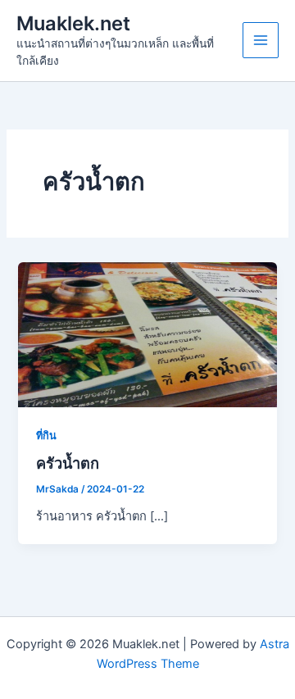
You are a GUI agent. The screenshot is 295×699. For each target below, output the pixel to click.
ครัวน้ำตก (67, 463)
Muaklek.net (73, 23)
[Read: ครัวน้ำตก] (147, 333)
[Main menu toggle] (261, 40)
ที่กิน (46, 435)
